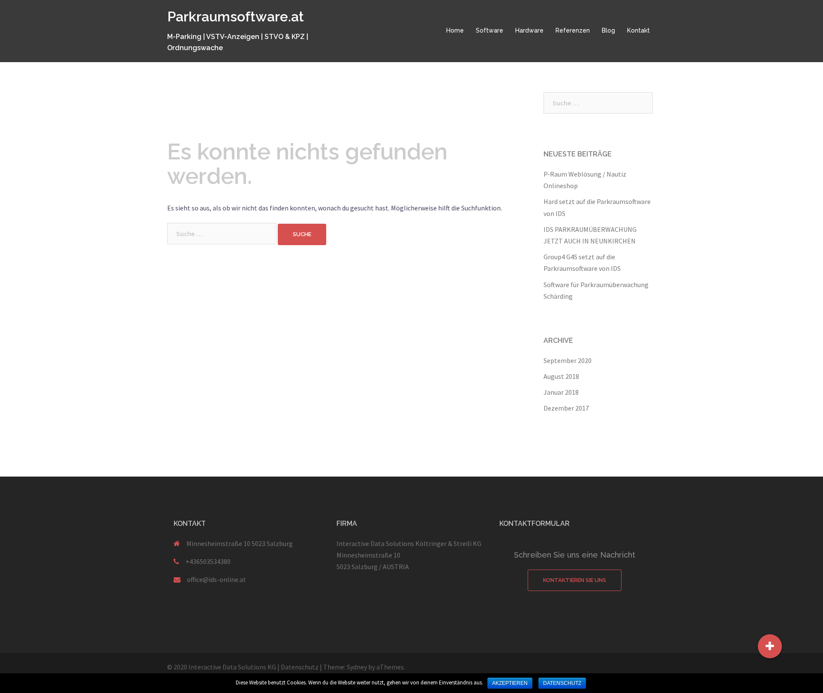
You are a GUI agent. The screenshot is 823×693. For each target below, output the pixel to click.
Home (455, 30)
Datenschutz (299, 667)
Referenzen (573, 30)
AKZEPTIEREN (510, 683)
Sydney (357, 667)
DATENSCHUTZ (562, 683)
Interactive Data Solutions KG (232, 667)
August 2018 (561, 376)
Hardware (529, 30)
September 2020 (568, 360)
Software (489, 30)
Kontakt (638, 30)
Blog (608, 30)
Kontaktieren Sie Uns (574, 580)
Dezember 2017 (566, 408)
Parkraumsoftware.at (235, 16)
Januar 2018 (561, 392)
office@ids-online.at (216, 579)
